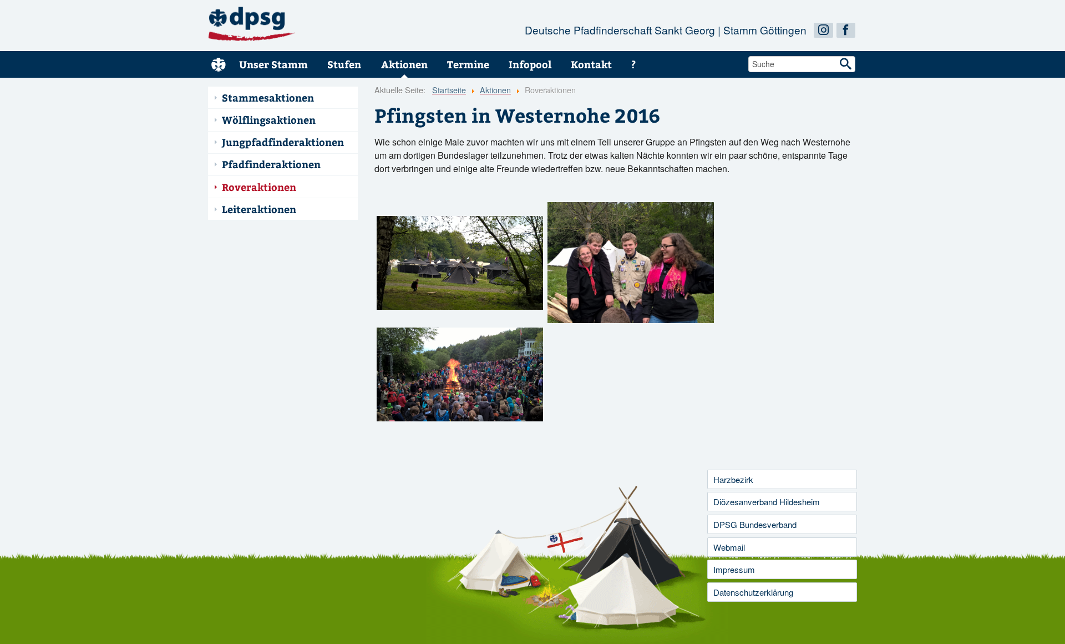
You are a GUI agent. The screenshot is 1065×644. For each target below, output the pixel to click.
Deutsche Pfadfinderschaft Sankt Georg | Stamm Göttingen (666, 30)
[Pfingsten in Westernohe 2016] (460, 263)
